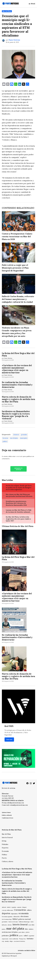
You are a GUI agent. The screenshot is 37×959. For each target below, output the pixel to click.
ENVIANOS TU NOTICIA (18, 468)
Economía (5, 851)
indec (32, 921)
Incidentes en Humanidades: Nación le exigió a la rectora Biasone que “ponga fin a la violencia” (16, 415)
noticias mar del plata (10, 932)
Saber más (9, 739)
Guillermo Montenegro (24, 921)
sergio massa (5, 938)
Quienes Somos (6, 812)
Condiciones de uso (7, 818)
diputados (14, 914)
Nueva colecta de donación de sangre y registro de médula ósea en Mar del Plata (18, 399)
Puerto (4, 858)
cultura (29, 910)
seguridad (31, 935)
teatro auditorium (13, 938)
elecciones (24, 916)
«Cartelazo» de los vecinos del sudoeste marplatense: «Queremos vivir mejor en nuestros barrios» (17, 369)
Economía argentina (7, 916)
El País (4, 841)
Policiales (5, 844)
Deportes (5, 848)
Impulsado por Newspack (9, 956)
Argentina (13, 907)
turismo (30, 938)
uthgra (11, 941)
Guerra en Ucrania (13, 921)
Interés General (7, 837)
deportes (6, 913)
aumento (19, 907)
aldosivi (4, 907)
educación (16, 916)
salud (26, 936)
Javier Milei (31, 925)
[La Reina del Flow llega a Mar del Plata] (14, 542)
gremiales (24, 434)
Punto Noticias (14, 40)
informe (10, 925)
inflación (4, 925)
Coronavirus (20, 910)
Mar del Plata (6, 11)
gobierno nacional (24, 919)
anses (9, 907)
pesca (27, 932)
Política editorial (7, 815)
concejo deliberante (7, 910)
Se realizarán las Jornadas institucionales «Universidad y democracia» (17, 384)
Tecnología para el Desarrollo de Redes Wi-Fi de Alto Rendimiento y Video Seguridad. (18, 732)
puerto (21, 935)
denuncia (16, 434)
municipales (23, 438)
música (31, 929)
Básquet (24, 907)
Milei (26, 929)
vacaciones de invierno (19, 941)
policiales (5, 936)
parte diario (22, 932)
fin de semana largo (7, 919)
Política (4, 855)
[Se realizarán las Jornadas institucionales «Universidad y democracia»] (14, 620)
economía (24, 913)
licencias (5, 438)
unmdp (7, 941)
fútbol (15, 919)
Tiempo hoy (22, 938)
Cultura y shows (7, 861)
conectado (19, 456)
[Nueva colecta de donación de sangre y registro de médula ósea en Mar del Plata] (14, 659)
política (5, 441)
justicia (3, 929)
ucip (3, 941)
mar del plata (14, 438)
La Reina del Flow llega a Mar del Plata (18, 354)
